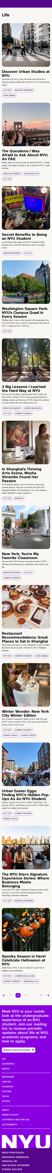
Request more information (16, 1050)
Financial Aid (9, 1161)
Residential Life (31, 981)
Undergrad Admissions (15, 1157)
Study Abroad (9, 96)
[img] (26, 45)
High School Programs (15, 1165)
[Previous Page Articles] (4, 995)
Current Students (23, 414)
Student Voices (10, 735)
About (5, 1110)
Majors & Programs (24, 90)
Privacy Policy (10, 1114)
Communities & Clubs (24, 976)
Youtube (6, 1091)
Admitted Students (11, 174)
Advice (6, 1068)
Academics (8, 1063)
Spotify (6, 1101)
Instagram (8, 1077)
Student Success (12, 1169)
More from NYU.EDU (13, 1152)
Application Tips (31, 174)
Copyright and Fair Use (15, 1119)
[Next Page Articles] (48, 995)
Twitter (6, 1081)
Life (4, 1059)
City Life (7, 90)
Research (19, 498)
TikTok (5, 1096)
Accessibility (9, 1124)
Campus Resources (11, 253)
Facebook (7, 1086)
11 (41, 995)
